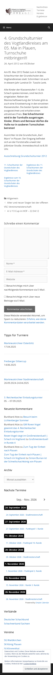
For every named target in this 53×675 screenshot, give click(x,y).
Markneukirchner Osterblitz (19, 343)
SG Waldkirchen (12, 640)
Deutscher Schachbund (16, 619)
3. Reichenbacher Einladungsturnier (23, 397)
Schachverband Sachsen (17, 623)
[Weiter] (44, 500)
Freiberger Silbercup (15, 361)
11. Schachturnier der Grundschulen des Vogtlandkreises (13, 168)
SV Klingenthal (11, 648)
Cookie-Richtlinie (30, 664)
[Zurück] (8, 500)
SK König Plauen (12, 644)
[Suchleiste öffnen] (49, 27)
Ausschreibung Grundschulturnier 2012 (25, 156)
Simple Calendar (42, 602)
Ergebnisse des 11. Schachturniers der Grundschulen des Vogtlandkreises (34, 169)
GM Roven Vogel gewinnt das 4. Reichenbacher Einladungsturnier (22, 428)
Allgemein (12, 198)
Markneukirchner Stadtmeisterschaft (24, 379)
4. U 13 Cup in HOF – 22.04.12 (23, 211)
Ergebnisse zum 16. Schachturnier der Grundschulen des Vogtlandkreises (12, 181)
